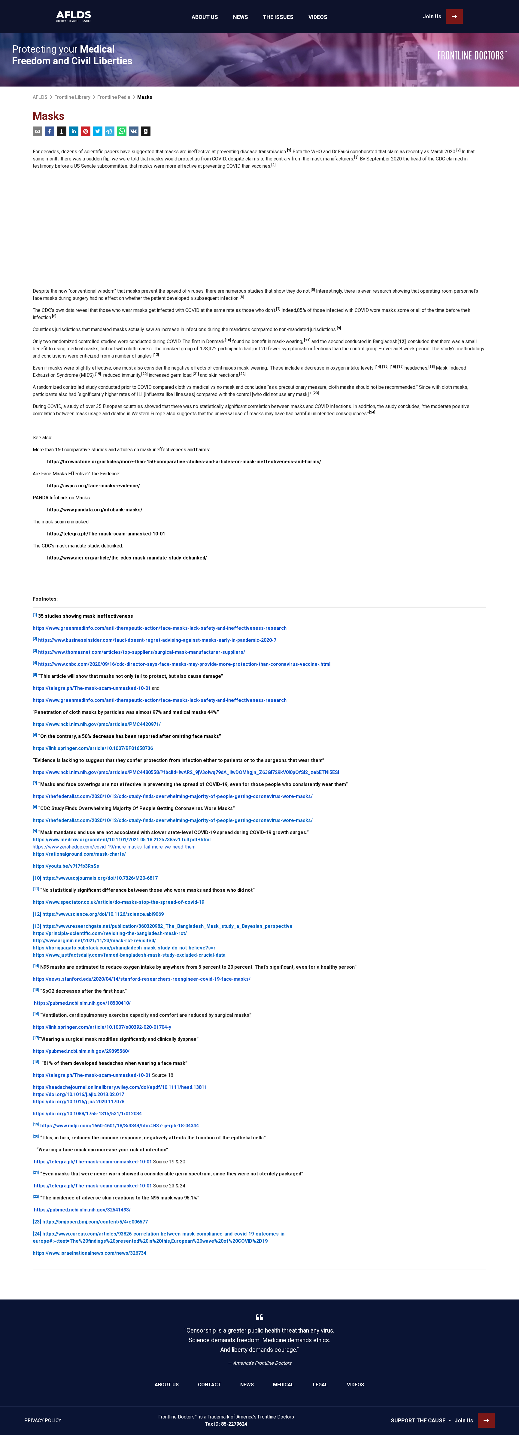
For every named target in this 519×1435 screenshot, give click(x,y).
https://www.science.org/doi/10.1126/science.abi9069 (103, 914)
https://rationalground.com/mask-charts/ (79, 854)
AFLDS (40, 97)
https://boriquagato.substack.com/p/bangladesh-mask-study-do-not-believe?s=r (124, 948)
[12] (37, 914)
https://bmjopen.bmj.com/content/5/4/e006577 (95, 1222)
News (247, 1385)
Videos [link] (317, 17)
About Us (167, 1385)
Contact (209, 1385)
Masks (144, 97)
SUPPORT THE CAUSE (418, 1420)
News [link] (240, 17)
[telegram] (109, 131)
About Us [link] (205, 17)
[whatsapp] (121, 131)
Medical (283, 1385)
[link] (73, 16)
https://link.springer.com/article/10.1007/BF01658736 (93, 748)
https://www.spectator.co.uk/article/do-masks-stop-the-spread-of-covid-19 (118, 902)
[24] (37, 1234)
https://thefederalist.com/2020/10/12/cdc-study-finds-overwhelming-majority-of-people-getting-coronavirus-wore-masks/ (173, 820)
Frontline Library (72, 97)
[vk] (133, 131)
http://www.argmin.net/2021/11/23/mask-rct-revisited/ (94, 940)
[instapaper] (61, 131)
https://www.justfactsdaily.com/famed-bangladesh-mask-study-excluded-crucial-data (129, 955)
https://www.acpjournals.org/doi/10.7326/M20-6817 (100, 878)
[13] (37, 926)
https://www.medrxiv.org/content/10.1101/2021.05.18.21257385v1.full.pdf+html (122, 839)
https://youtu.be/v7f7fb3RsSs (66, 866)
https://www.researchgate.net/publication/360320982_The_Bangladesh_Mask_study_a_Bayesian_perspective (167, 926)
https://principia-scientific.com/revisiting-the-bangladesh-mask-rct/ (110, 933)
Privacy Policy (42, 1420)
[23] (37, 1222)
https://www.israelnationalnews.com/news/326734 (89, 1253)
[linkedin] (73, 131)
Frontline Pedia (113, 97)
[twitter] (97, 131)
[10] (37, 878)
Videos (355, 1385)
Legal (320, 1385)
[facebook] (49, 131)
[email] (37, 131)
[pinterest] (85, 131)
